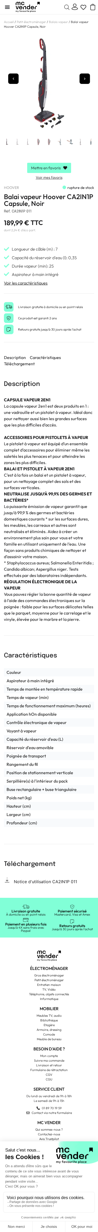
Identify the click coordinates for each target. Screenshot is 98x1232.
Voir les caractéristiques (26, 283)
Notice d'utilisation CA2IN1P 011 (45, 881)
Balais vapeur (58, 22)
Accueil (9, 22)
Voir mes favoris (49, 177)
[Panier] (90, 7)
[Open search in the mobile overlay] (67, 7)
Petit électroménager (31, 22)
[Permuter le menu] (7, 7)
